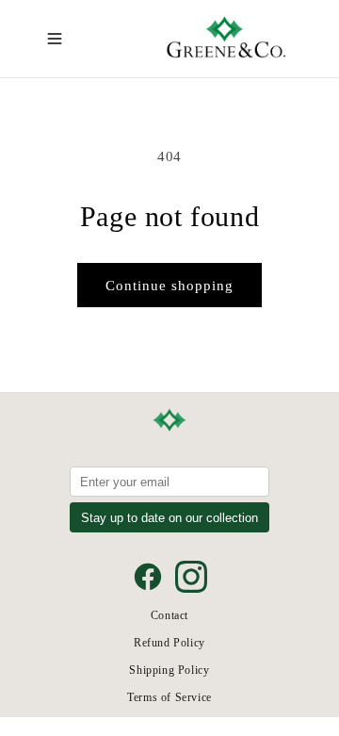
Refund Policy (169, 642)
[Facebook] (148, 577)
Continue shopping (169, 285)
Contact (169, 615)
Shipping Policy (169, 670)
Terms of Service (169, 697)
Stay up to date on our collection (169, 518)
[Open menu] (55, 39)
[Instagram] (191, 577)
